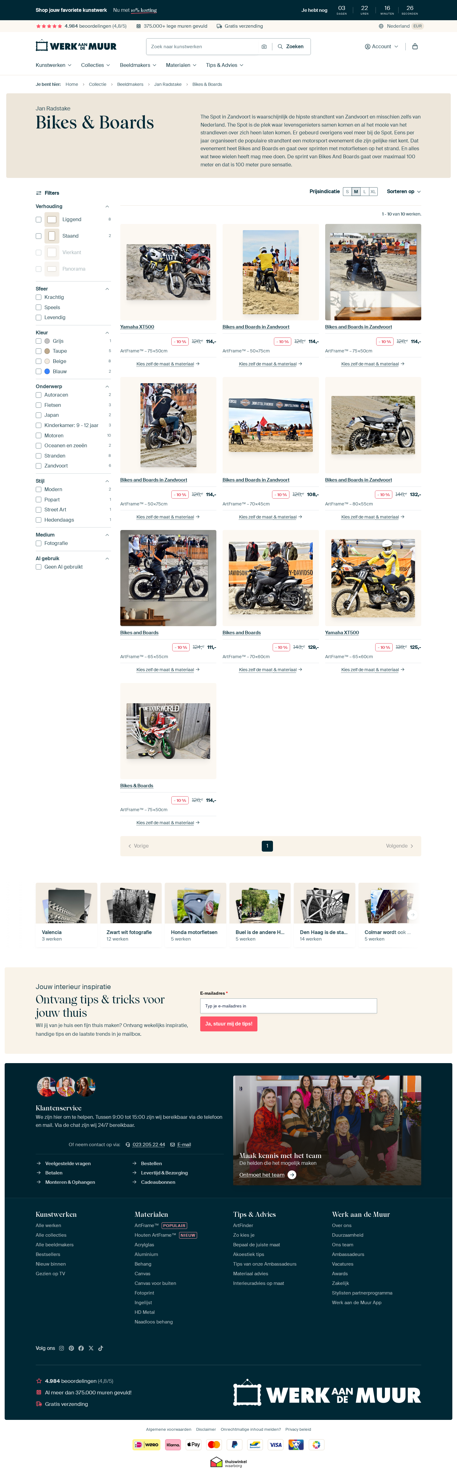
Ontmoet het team (261, 1174)
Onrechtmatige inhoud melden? (251, 1429)
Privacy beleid (298, 1429)
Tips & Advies (221, 65)
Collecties (92, 65)
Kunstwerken (50, 65)
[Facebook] (81, 1348)
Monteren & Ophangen (70, 1182)
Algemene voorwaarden (169, 1429)
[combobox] (202, 47)
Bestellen (151, 1163)
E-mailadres (214, 993)
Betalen (53, 1173)
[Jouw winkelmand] (415, 46)
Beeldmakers (135, 65)
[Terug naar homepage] (76, 45)
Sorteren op (400, 191)
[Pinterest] (71, 1348)
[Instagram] (61, 1348)
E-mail (184, 1145)
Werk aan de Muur (361, 1214)
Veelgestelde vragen (68, 1163)
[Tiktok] (100, 1348)
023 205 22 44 (149, 1145)
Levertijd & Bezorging (164, 1173)
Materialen (178, 65)
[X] (91, 1348)
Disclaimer (206, 1429)
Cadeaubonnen (158, 1182)
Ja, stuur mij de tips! (228, 1023)
